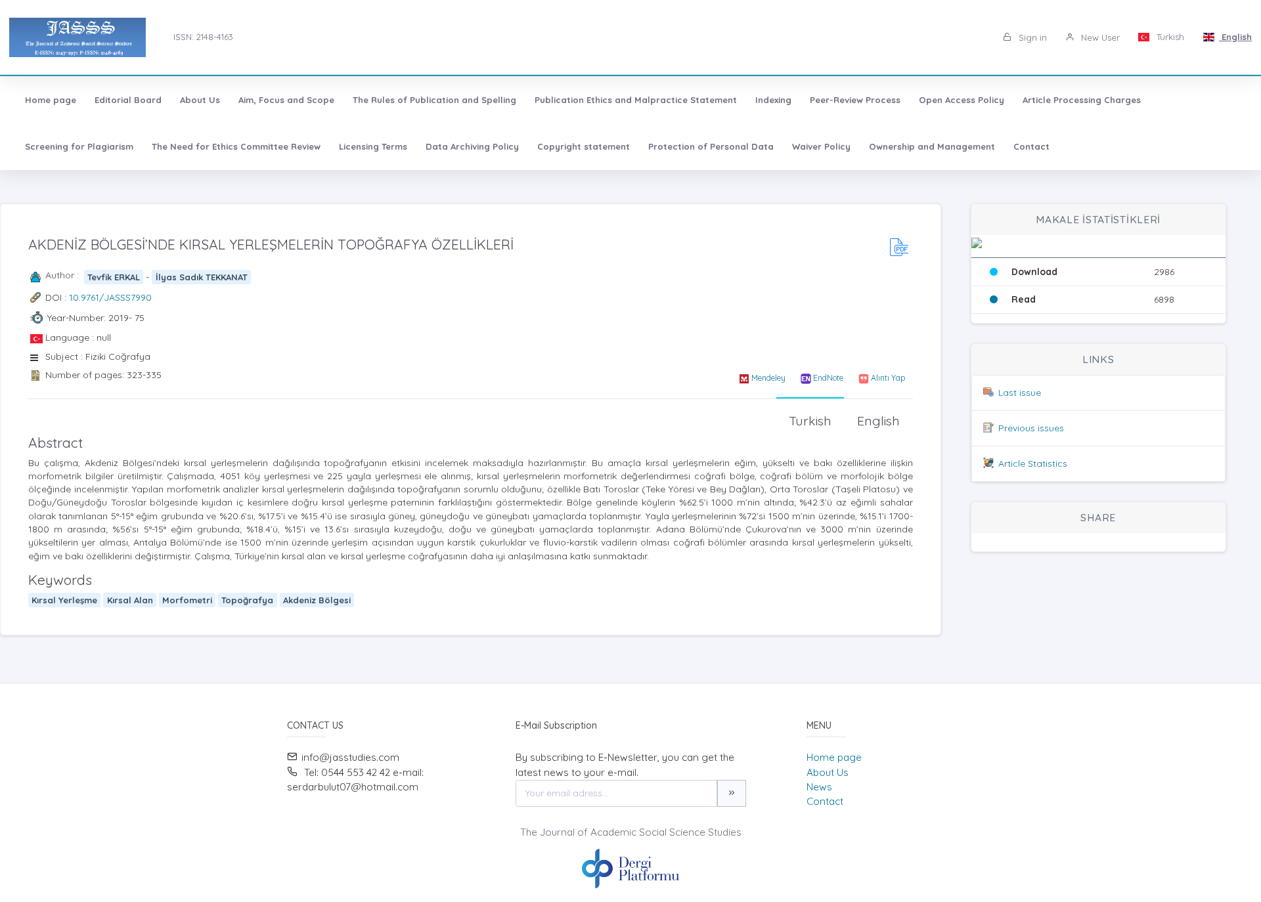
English (1235, 37)
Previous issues (1031, 428)
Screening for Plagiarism (79, 146)
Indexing (773, 100)
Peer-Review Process (855, 100)
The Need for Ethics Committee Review (236, 146)
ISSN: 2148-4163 (203, 37)
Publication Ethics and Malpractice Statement (636, 100)
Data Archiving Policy (472, 146)
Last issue (1019, 392)
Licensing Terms (373, 146)
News (819, 787)
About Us (200, 100)
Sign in (1031, 37)
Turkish (1169, 37)
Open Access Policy (961, 100)
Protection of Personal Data (711, 146)
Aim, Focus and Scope (286, 100)
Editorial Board (128, 100)
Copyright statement (583, 146)
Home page (50, 100)
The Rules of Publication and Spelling (434, 100)
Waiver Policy (821, 146)
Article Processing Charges (1082, 100)
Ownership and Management (932, 146)
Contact (1031, 146)
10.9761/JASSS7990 (110, 297)
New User (1099, 37)
